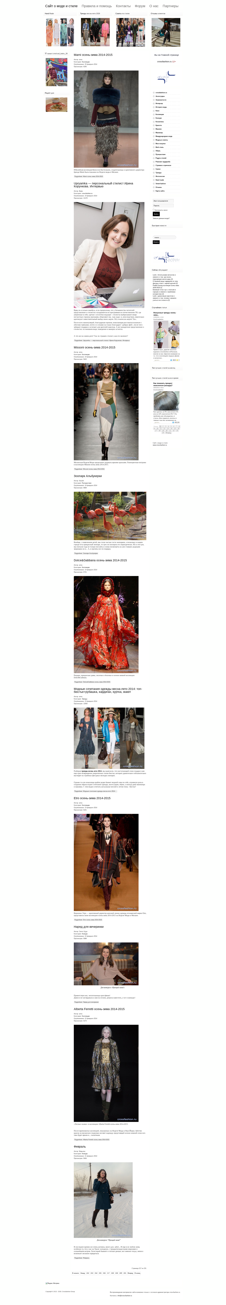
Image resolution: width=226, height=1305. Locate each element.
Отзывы (159, 187)
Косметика (160, 122)
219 (116, 1273)
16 (178, 428)
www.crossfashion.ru (160, 445)
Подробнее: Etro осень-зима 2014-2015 (88, 920)
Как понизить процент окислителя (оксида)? (162, 384)
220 (120, 1273)
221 (125, 1273)
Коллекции (86, 62)
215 (100, 1273)
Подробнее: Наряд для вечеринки (86, 1002)
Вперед (130, 1273)
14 (171, 428)
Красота (159, 125)
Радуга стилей (161, 158)
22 (173, 431)
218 (112, 1273)
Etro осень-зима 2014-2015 (92, 798)
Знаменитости (161, 100)
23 (177, 431)
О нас (154, 6)
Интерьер (159, 103)
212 (88, 1273)
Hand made (160, 180)
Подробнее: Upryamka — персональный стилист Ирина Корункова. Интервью (102, 340)
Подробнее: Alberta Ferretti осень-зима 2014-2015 (91, 1140)
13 (168, 428)
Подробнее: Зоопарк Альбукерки (86, 553)
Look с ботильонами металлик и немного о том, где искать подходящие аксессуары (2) (164, 277)
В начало (75, 1273)
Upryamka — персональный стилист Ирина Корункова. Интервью (103, 185)
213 (92, 1273)
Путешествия (86, 483)
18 (159, 431)
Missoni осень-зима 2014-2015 (94, 347)
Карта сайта (160, 191)
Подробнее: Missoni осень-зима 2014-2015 (89, 469)
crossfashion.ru (87, 193)
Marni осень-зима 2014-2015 (93, 54)
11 (161, 428)
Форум (140, 6)
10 (157, 428)
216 (104, 1273)
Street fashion (161, 184)
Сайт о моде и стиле (61, 6)
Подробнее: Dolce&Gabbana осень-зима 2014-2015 (92, 682)
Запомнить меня (161, 210)
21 (170, 431)
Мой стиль (160, 147)
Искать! (156, 242)
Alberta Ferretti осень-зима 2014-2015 (99, 1009)
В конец (137, 1273)
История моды (161, 107)
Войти (156, 214)
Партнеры (170, 6)
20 (166, 431)
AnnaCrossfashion (158, 319)
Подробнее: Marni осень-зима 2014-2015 (88, 176)
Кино (157, 111)
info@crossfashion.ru (124, 1296)
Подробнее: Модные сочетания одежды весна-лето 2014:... (95, 791)
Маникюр (159, 133)
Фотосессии (160, 176)
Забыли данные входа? (161, 218)
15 (175, 428)
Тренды (84, 699)
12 (164, 428)
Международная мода (164, 136)
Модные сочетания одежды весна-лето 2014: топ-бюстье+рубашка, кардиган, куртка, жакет (108, 690)
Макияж (158, 129)
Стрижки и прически (163, 165)
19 (163, 431)
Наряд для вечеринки (89, 926)
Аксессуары (160, 96)
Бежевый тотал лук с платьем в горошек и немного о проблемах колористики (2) (164, 292)
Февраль (80, 1146)
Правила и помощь (97, 6)
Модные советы (162, 140)
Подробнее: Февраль (81, 1258)
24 (163, 433)
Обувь (158, 151)
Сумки (158, 169)
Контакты (123, 6)
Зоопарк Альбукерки (88, 476)
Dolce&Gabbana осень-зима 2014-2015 (100, 560)
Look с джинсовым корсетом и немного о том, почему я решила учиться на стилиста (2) (164, 298)
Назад (83, 1273)
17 (156, 431)
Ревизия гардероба (163, 162)
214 (96, 1273)
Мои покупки (160, 143)
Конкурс (85, 934)
